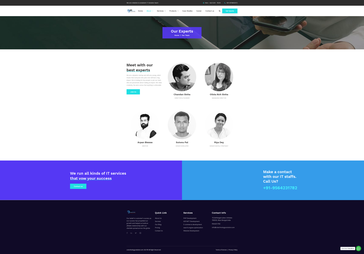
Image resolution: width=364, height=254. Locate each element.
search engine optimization (193, 228)
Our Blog (158, 224)
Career (199, 11)
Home (140, 11)
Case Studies (187, 11)
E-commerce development (192, 224)
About (149, 11)
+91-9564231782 (280, 187)
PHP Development (189, 218)
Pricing (157, 228)
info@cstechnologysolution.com (223, 227)
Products (173, 11)
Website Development (191, 231)
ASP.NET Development (191, 221)
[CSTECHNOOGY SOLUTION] (131, 11)
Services (160, 11)
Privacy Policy (233, 250)
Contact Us (159, 231)
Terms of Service (221, 250)
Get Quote (230, 11)
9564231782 (216, 224)
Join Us (133, 92)
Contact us (209, 11)
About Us (158, 218)
